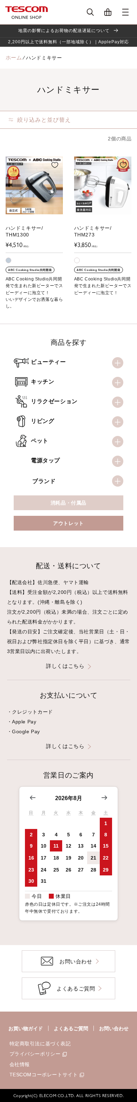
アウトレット (68, 523)
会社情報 (19, 1064)
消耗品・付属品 (68, 503)
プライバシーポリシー (35, 1054)
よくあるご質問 (71, 1028)
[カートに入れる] (54, 165)
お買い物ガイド (25, 1028)
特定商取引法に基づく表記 (40, 1043)
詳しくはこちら (65, 666)
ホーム (14, 58)
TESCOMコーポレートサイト (43, 1074)
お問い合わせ (114, 1028)
